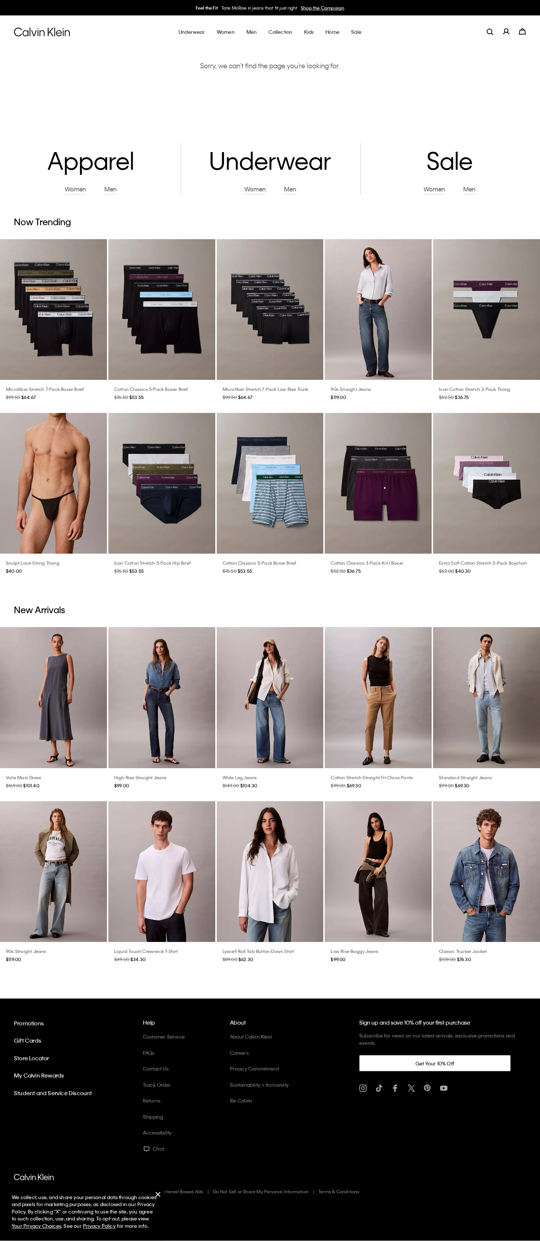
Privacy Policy (99, 1226)
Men (110, 189)
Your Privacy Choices (36, 1226)
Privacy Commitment (254, 1068)
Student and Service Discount (53, 1093)
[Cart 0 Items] (522, 31)
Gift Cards (27, 1040)
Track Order (157, 1085)
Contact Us (156, 1068)
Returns (152, 1100)
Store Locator (31, 1058)
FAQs (149, 1053)
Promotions (29, 1023)
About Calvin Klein (251, 1036)
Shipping (153, 1117)
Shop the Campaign (322, 8)
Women (75, 189)
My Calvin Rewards (39, 1075)
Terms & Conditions (339, 1191)
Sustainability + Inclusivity (259, 1085)
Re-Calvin (241, 1100)
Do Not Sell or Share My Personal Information (261, 1191)
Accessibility (157, 1132)
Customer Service (164, 1036)
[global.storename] (42, 31)
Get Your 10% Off (434, 1063)
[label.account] (506, 31)
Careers (239, 1053)
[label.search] (490, 31)
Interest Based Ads (183, 1191)
